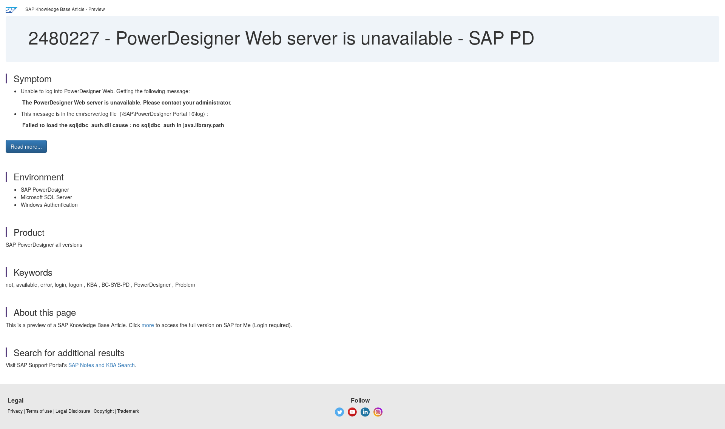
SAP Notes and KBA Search (101, 365)
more (148, 325)
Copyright (104, 410)
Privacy (15, 410)
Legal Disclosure (73, 410)
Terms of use (39, 410)
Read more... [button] (26, 146)
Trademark (128, 410)
